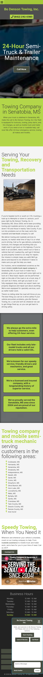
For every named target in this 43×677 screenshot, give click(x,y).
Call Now (21, 69)
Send (37, 670)
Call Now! (35, 639)
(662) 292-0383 (22, 16)
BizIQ (15, 670)
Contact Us (9, 552)
